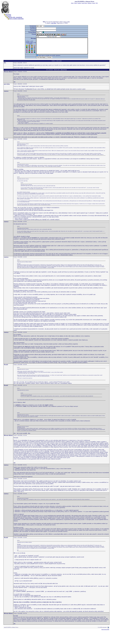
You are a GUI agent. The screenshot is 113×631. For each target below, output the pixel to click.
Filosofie (9, 16)
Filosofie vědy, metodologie (15, 17)
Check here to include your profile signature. (49, 55)
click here (53, 23)
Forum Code (29, 42)
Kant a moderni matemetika (16, 18)
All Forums (8, 14)
